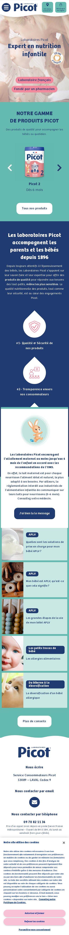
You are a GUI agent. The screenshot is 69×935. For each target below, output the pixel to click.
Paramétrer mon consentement (34, 930)
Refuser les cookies (34, 921)
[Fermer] (64, 843)
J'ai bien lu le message (34, 513)
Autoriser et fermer (34, 913)
